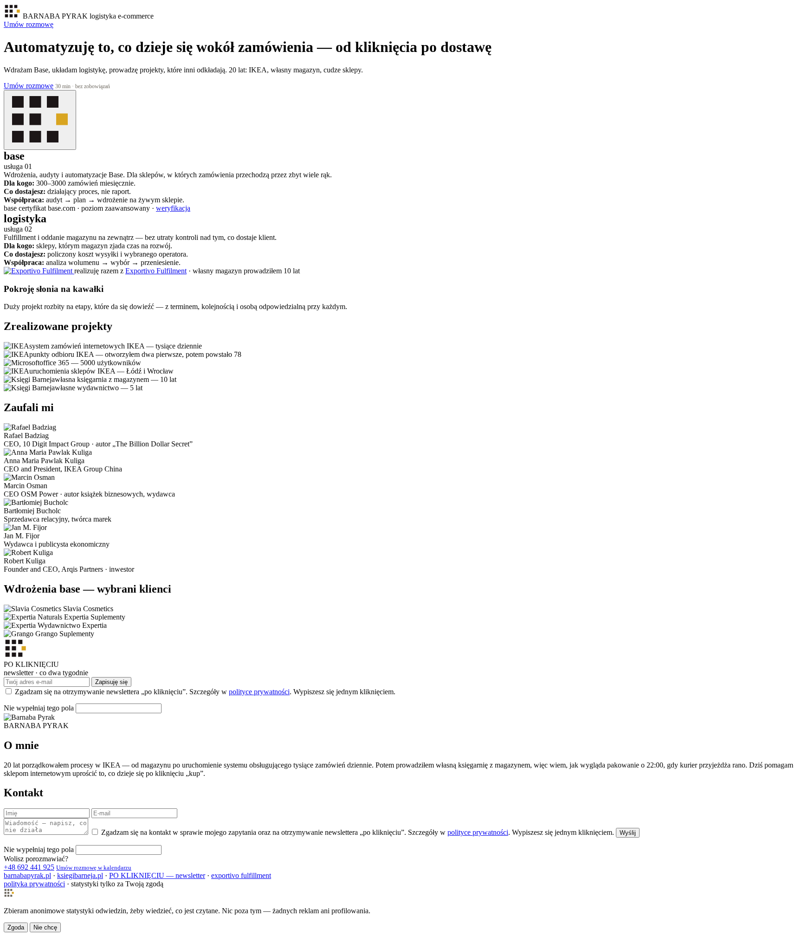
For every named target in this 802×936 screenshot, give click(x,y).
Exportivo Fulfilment (156, 271)
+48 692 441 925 (29, 867)
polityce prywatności (259, 692)
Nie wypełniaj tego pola (39, 708)
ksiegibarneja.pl (80, 875)
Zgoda (15, 927)
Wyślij (628, 832)
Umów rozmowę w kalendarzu (93, 867)
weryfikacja (173, 208)
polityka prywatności (34, 884)
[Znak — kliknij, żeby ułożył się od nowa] (40, 120)
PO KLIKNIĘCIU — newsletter (157, 875)
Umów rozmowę (28, 24)
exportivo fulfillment (241, 875)
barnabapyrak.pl (27, 875)
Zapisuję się (111, 681)
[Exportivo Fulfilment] (39, 271)
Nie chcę (45, 927)
